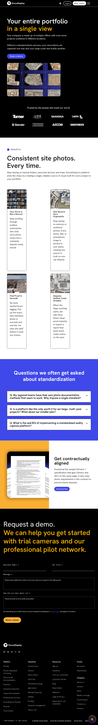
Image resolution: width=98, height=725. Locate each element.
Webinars (56, 692)
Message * (7, 574)
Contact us (81, 704)
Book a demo (12, 620)
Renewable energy (35, 684)
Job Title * (57, 565)
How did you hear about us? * (16, 593)
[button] (60, 3)
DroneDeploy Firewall (12, 702)
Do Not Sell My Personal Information (60, 720)
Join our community (60, 675)
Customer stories (59, 679)
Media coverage (83, 695)
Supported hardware (11, 693)
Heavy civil (32, 710)
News (79, 691)
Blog (54, 684)
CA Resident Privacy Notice (40, 720)
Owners (31, 670)
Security (6, 706)
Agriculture (32, 688)
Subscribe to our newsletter (59, 702)
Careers (80, 686)
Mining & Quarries (35, 692)
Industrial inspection (11, 689)
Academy (56, 670)
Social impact (82, 700)
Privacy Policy (55, 611)
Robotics (7, 684)
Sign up (55, 666)
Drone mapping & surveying (10, 671)
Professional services (11, 697)
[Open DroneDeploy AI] (92, 719)
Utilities (31, 697)
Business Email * (11, 565)
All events (81, 666)
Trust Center (8, 711)
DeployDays (82, 670)
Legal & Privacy (58, 697)
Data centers (33, 675)
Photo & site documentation (9, 678)
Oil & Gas (31, 679)
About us (80, 682)
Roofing (31, 701)
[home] (16, 3)
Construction (33, 666)
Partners (80, 708)
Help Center (57, 688)
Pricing (6, 666)
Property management (36, 705)
